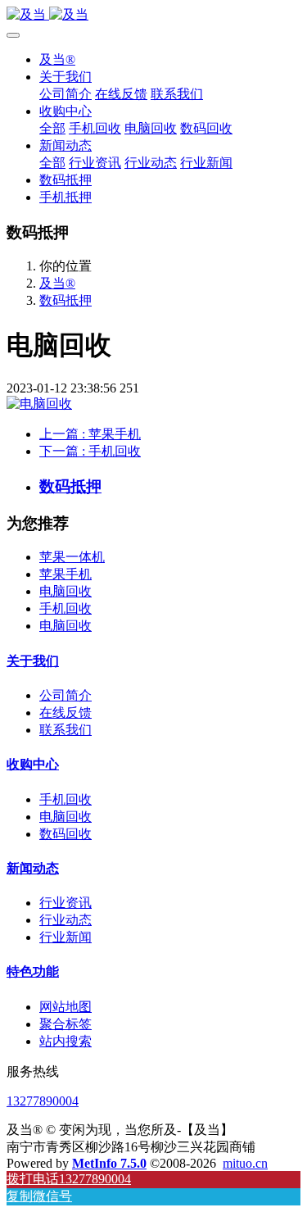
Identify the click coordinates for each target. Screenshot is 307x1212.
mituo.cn (245, 1163)
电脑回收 (65, 591)
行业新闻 (65, 937)
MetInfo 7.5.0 (109, 1163)
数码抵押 (65, 300)
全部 (52, 128)
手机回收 (65, 608)
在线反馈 (65, 712)
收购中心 (33, 764)
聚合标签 (65, 1024)
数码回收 (65, 834)
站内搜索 (65, 1041)
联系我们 (65, 730)
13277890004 (43, 1101)
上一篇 (90, 434)
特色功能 (33, 971)
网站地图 (65, 1007)
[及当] (153, 15)
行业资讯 (65, 903)
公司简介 (65, 695)
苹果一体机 (72, 557)
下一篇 (90, 451)
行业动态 (65, 920)
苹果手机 (65, 574)
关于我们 (33, 661)
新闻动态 (33, 868)
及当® (57, 59)
